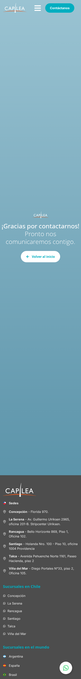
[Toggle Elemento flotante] (66, 668)
